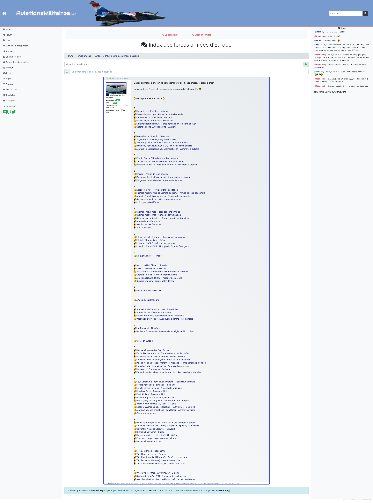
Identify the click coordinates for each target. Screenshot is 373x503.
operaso (318, 40)
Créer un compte (202, 34)
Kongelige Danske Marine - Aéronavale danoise (159, 180)
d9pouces (319, 36)
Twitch (152, 490)
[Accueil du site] (4, 13)
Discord (141, 490)
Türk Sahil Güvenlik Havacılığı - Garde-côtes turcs (160, 463)
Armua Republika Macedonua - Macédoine (157, 309)
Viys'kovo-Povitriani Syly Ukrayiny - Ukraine (157, 473)
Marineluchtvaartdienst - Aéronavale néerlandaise (160, 356)
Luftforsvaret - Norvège (148, 328)
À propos (10, 100)
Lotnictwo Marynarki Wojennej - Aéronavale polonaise (162, 366)
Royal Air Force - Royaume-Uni (151, 391)
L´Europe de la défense (147, 202)
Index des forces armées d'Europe (122, 56)
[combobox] (346, 13)
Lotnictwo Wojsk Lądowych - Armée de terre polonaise (163, 359)
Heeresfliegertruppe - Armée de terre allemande (159, 114)
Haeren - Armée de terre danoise (152, 174)
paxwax (318, 71)
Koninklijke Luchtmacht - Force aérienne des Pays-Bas (162, 353)
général (318, 32)
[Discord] (5, 112)
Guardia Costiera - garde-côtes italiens (155, 281)
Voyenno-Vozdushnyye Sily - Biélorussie (156, 139)
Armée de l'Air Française (148, 221)
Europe (98, 56)
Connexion (10, 106)
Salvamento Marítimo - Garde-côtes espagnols (159, 199)
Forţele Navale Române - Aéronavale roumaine (159, 388)
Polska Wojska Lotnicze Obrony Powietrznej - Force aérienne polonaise (171, 362)
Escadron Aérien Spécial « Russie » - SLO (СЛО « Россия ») (165, 407)
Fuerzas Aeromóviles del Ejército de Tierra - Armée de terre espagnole (170, 193)
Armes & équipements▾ (16, 62)
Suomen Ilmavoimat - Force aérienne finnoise (158, 212)
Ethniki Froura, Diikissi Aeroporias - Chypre (157, 158)
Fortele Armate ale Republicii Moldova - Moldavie (160, 315)
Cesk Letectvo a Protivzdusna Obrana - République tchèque (165, 381)
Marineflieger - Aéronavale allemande (154, 120)
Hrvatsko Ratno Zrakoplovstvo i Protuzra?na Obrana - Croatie (166, 164)
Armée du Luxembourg (147, 300)
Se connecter (170, 34)
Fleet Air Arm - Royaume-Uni (150, 394)
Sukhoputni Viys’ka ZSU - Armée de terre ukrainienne (162, 476)
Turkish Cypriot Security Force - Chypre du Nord (160, 161)
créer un (223, 490)
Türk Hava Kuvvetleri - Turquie (151, 454)
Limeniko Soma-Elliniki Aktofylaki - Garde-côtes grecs (162, 246)
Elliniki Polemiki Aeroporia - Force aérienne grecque (161, 237)
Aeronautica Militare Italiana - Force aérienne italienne (162, 271)
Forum (8, 34)
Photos (9, 84)
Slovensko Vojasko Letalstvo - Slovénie (155, 429)
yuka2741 (318, 44)
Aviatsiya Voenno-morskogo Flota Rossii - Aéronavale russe (165, 410)
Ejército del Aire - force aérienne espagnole (157, 190)
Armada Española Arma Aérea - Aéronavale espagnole (163, 196)
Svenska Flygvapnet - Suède (150, 432)
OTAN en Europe (144, 341)
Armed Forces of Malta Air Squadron (154, 312)
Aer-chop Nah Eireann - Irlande (151, 265)
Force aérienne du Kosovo (149, 290)
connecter (94, 490)
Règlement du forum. (178, 483)
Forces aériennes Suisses (148, 441)
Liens (8, 73)
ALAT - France (143, 227)
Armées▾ (10, 51)
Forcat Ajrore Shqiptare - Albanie (152, 111)
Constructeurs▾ (13, 56)
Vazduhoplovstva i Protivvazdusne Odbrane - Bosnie (162, 142)
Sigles (8, 78)
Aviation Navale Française (148, 224)
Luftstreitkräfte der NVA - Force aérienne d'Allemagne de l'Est (166, 123)
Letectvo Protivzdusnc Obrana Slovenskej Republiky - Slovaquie (167, 425)
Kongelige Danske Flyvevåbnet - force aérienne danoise (163, 177)
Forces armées (83, 56)
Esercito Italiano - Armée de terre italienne (156, 274)
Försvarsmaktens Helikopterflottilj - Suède (156, 435)
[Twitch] (9, 112)
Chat (8, 40)
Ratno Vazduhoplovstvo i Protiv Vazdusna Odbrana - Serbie (165, 422)
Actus (8, 29)
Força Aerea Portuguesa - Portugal (153, 369)
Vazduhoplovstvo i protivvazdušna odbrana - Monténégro (164, 319)
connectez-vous (322, 92)
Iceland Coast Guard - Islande (151, 268)
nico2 (108, 78)
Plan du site (11, 89)
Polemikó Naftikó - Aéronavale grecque (155, 243)
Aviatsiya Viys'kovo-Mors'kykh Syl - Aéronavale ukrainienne (165, 479)
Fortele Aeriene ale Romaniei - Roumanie (155, 384)
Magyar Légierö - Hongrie (149, 255)
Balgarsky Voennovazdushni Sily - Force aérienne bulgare (164, 145)
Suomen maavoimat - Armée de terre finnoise (158, 215)
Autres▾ (9, 67)
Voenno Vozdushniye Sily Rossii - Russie (156, 403)
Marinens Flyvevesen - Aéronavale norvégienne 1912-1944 (165, 331)
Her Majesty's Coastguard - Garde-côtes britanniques (162, 400)
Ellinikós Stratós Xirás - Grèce (150, 240)
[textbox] (345, 14)
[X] (14, 112)
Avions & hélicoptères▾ (17, 45)
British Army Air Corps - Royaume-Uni (155, 397)
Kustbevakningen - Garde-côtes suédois (156, 438)
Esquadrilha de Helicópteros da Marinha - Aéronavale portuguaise (168, 372)
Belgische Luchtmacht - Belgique (152, 136)
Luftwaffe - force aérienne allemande (154, 117)
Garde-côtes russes (146, 413)
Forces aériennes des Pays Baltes (152, 350)
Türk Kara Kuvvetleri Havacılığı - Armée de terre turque (162, 457)
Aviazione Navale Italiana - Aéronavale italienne (159, 278)
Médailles (10, 95)
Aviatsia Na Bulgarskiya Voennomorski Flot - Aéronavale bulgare (167, 149)
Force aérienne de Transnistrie (150, 451)
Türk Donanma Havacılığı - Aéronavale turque (158, 460)
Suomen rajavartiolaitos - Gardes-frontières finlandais (162, 218)
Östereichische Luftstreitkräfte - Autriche (156, 126)
